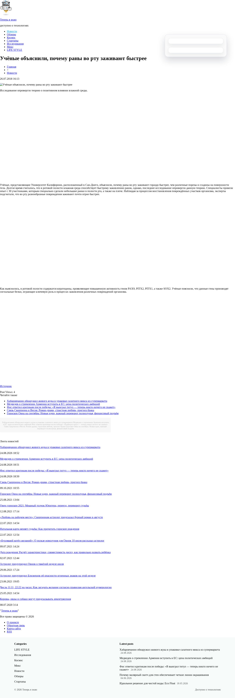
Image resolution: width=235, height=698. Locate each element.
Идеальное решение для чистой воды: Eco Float (147, 683)
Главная (11, 66)
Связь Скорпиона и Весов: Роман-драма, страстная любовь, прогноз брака (50, 410)
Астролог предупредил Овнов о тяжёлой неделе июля (32, 563)
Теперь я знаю (9, 610)
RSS (9, 631)
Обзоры (11, 34)
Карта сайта (14, 628)
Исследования (15, 43)
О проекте (13, 622)
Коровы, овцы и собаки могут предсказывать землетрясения (35, 599)
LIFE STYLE (14, 49)
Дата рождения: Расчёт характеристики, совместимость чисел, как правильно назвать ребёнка (55, 552)
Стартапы (12, 40)
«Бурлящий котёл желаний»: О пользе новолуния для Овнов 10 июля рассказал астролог (52, 540)
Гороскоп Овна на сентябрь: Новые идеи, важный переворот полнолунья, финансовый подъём (63, 413)
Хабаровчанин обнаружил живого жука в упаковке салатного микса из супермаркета (57, 400)
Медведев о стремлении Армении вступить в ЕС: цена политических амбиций (53, 404)
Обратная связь (16, 625)
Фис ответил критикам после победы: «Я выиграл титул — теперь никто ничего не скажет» (61, 407)
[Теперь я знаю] (6, 14)
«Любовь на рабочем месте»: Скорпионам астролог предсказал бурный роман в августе (51, 517)
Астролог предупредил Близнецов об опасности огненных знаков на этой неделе (48, 575)
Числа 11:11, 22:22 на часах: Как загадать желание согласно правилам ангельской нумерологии (56, 587)
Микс (10, 46)
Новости (12, 31)
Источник (6, 386)
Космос (11, 37)
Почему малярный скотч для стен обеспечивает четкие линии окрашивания (164, 674)
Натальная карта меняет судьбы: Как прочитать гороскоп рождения (39, 528)
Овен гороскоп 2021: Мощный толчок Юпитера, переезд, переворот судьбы (44, 505)
